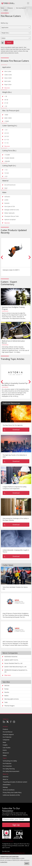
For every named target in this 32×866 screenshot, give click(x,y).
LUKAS (6, 200)
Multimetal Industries (10, 656)
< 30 (5, 96)
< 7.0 (5, 170)
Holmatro (7, 196)
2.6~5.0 (6, 136)
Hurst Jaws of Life (9, 206)
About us (5, 779)
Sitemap (5, 787)
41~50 (6, 103)
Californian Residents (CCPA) (11, 795)
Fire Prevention (7, 766)
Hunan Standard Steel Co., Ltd (13, 663)
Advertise (5, 777)
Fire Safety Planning (9, 769)
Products (5, 729)
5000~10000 (8, 118)
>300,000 (7, 161)
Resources (6, 753)
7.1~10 (6, 143)
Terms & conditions (8, 790)
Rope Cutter (8, 84)
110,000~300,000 (9, 158)
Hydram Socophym (10, 219)
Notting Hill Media (12, 845)
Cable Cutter (8, 75)
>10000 (6, 121)
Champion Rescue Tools (11, 216)
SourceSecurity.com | (19, 853)
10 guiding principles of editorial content (15, 782)
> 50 (5, 106)
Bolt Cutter (7, 81)
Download (16, 430)
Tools (6, 702)
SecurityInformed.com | (8, 853)
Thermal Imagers (9, 706)
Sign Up (16, 825)
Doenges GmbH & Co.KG (11, 210)
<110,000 (7, 155)
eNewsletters (7, 784)
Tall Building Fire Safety (10, 761)
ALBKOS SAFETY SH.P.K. (11, 660)
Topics (5, 758)
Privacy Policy (15, 858)
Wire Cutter (7, 71)
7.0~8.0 (6, 173)
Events (5, 750)
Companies (6, 740)
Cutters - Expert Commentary (9, 283)
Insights (5, 745)
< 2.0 (5, 130)
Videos (5, 755)
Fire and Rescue (7, 732)
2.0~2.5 (6, 133)
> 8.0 (5, 176)
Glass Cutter (8, 78)
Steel (5, 188)
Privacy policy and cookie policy (12, 792)
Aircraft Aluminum (9, 185)
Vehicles (6, 685)
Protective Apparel (8, 734)
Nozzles (6, 692)
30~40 (6, 99)
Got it (26, 863)
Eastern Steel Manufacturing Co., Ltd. (15, 666)
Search (9, 42)
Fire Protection (7, 737)
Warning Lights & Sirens (11, 699)
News (4, 742)
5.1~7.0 (6, 139)
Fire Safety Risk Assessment (11, 771)
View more (7, 88)
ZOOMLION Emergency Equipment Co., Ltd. (16, 671)
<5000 (6, 115)
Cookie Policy (3, 862)
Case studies (6, 747)
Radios (6, 695)
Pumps (6, 689)
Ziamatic (7, 203)
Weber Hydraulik (9, 213)
